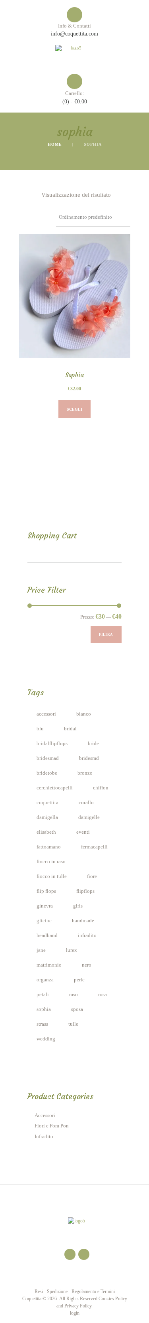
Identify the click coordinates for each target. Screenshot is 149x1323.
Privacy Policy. (78, 1306)
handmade (83, 921)
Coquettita (31, 1298)
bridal (70, 729)
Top (140, 1312)
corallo (86, 802)
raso (73, 994)
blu (40, 729)
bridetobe (47, 773)
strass (42, 1024)
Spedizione (57, 1291)
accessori (46, 714)
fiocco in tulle (52, 876)
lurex (71, 950)
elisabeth (46, 832)
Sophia (74, 375)
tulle (73, 1024)
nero (86, 965)
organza (45, 980)
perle (79, 980)
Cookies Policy (113, 1298)
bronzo (85, 773)
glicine (44, 921)
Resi (39, 1291)
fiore (92, 876)
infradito (87, 935)
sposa (77, 1009)
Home (55, 144)
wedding (46, 1039)
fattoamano (49, 847)
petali (43, 994)
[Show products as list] (33, 195)
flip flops (46, 891)
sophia (44, 1009)
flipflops (85, 891)
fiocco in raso (51, 861)
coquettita (47, 802)
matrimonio (49, 965)
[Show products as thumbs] (22, 195)
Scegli (74, 409)
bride (93, 743)
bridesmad (48, 758)
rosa (102, 994)
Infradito (44, 1136)
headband (47, 935)
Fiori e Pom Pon (52, 1126)
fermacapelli (94, 847)
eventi (83, 832)
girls (78, 906)
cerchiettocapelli (55, 788)
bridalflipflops (52, 743)
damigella (47, 817)
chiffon (100, 788)
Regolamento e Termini (93, 1291)
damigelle (89, 817)
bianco (83, 714)
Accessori (45, 1115)
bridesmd (89, 758)
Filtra (106, 635)
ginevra (45, 906)
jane (41, 950)
